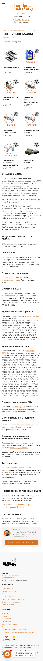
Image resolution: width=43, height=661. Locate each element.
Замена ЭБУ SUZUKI (29, 162)
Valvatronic (6, 427)
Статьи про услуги (8, 588)
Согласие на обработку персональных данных (19, 632)
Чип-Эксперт (6, 30)
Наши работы (7, 619)
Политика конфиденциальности (14, 629)
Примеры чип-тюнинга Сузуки (18, 505)
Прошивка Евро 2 (8, 605)
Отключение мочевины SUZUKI (32, 68)
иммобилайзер (17, 427)
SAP (36, 425)
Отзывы (4, 616)
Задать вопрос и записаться (21, 542)
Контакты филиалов (9, 624)
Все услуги (6, 613)
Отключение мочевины (11, 602)
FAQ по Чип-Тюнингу (9, 591)
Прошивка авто (8, 594)
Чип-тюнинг (7, 257)
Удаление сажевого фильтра (13, 599)
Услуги (14, 30)
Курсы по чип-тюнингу (10, 627)
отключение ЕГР (8, 296)
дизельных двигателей (18, 448)
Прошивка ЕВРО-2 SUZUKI (9, 131)
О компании (6, 621)
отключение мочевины (11, 280)
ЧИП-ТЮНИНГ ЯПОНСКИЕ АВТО (30, 30)
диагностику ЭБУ (18, 407)
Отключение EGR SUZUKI (10, 99)
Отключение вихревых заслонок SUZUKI (10, 163)
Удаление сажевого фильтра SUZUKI (31, 100)
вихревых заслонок (26, 425)
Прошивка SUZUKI (11, 67)
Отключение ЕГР (8, 596)
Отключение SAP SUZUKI (31, 131)
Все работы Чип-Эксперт (16, 507)
